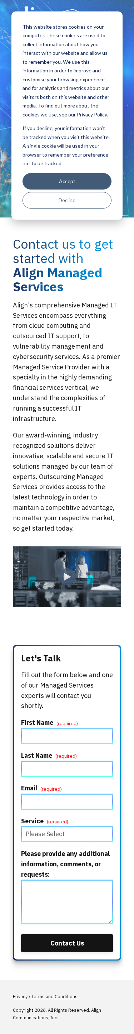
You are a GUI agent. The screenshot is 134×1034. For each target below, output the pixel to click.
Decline (67, 200)
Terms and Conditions (54, 996)
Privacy (20, 996)
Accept (67, 181)
